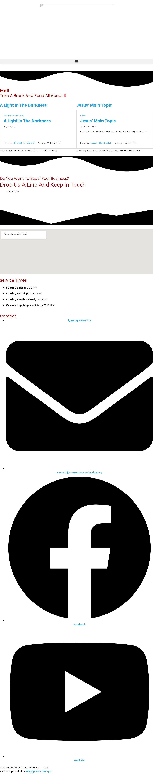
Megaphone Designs (39, 771)
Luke (82, 115)
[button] (76, 61)
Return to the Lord (14, 115)
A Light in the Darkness (23, 105)
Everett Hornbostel (24, 143)
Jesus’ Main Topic (94, 105)
